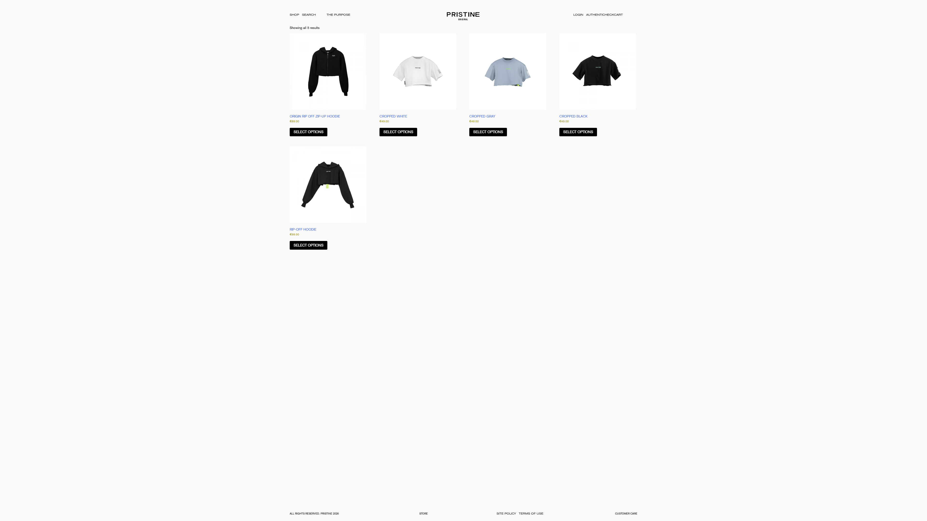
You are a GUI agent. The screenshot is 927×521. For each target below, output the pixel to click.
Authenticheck (600, 15)
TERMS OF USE (531, 513)
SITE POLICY (506, 513)
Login (578, 14)
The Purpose (338, 14)
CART (618, 14)
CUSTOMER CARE (626, 513)
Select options (308, 132)
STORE (423, 513)
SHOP (294, 14)
